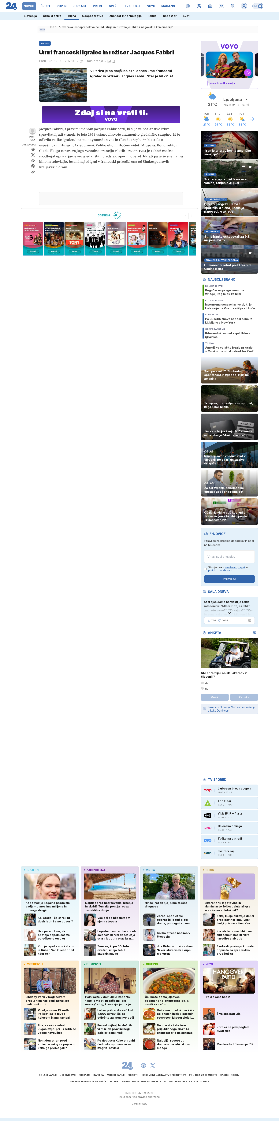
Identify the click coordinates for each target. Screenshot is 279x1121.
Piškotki (133, 1075)
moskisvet (35, 964)
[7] (137, 238)
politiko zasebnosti (220, 570)
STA (32, 139)
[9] (178, 238)
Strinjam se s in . (228, 569)
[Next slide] (192, 216)
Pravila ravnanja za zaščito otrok (94, 1081)
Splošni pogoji (230, 1075)
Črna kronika (52, 16)
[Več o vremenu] (252, 119)
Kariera (98, 1075)
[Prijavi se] (244, 6)
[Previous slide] (186, 216)
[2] (33, 238)
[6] (116, 238)
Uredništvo (68, 1075)
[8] (157, 238)
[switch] (257, 6)
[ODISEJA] (109, 215)
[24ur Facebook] (143, 1066)
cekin (210, 870)
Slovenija (30, 16)
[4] (74, 238)
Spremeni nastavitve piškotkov (164, 1075)
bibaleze (33, 870)
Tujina (71, 16)
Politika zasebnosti (203, 1075)
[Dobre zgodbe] (188, 6)
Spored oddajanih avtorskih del (144, 1081)
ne (206, 688)
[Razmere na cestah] (221, 6)
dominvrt (94, 964)
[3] (54, 238)
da (206, 683)
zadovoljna (95, 870)
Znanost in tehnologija (125, 16)
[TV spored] (210, 6)
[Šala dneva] (249, 620)
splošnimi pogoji (235, 567)
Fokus (152, 16)
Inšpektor (169, 16)
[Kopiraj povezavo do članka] (33, 172)
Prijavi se (229, 579)
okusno (152, 964)
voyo (209, 964)
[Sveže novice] (42, 29)
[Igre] (199, 6)
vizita (150, 870)
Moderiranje (116, 1075)
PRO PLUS (84, 1075)
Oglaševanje (48, 1075)
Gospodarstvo (92, 16)
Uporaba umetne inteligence (189, 1081)
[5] (95, 238)
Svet (186, 16)
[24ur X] (152, 1066)
